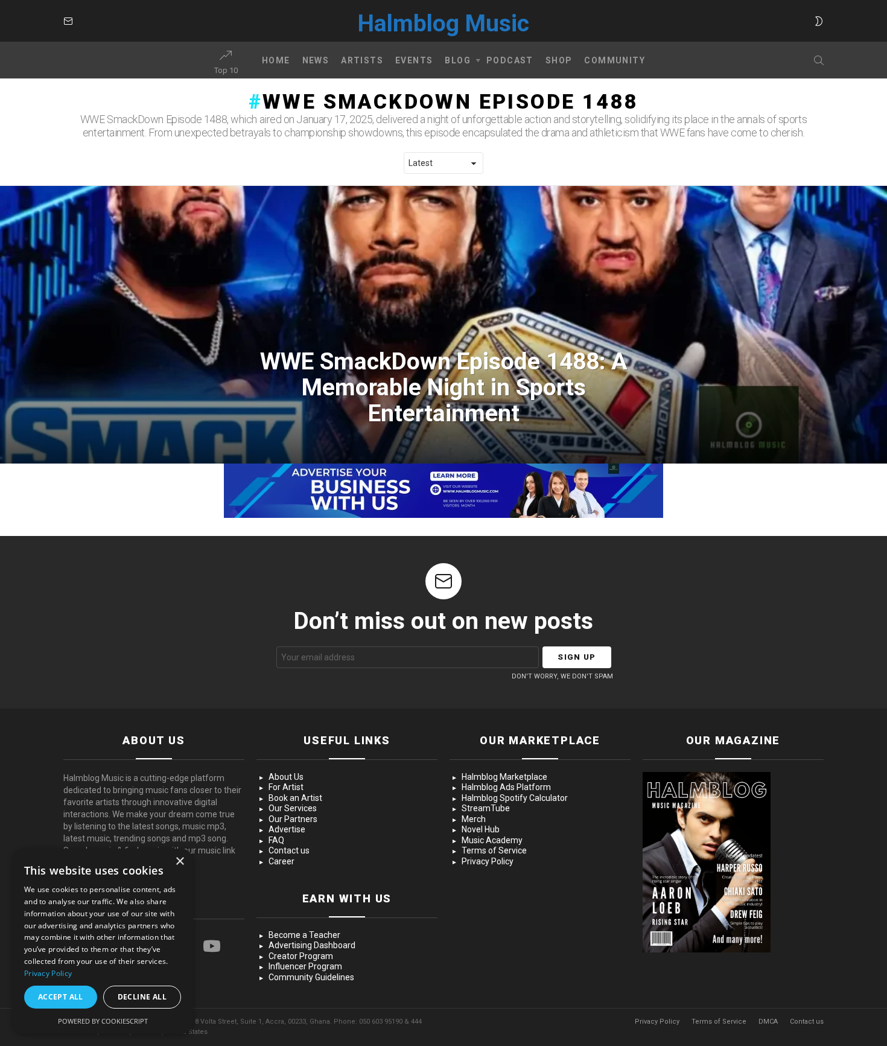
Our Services (293, 808)
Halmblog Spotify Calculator (515, 798)
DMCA (768, 1021)
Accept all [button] (60, 997)
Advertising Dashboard (312, 945)
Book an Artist (295, 798)
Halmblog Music (443, 23)
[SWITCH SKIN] (819, 21)
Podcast (509, 60)
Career (281, 861)
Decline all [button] (142, 997)
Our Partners (293, 819)
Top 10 (226, 70)
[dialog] (102, 941)
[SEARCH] (819, 60)
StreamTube (486, 808)
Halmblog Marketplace (504, 777)
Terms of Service (494, 850)
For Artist (286, 787)
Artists (362, 60)
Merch (474, 819)
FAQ (276, 840)
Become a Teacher (304, 935)
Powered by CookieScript (103, 1020)
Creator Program (301, 956)
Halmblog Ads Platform (506, 787)
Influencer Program (305, 966)
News (315, 60)
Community (614, 60)
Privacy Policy (487, 861)
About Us (286, 777)
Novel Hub (481, 829)
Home (276, 60)
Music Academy (492, 840)
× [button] (179, 861)
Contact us (289, 850)
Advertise (287, 829)
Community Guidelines (311, 977)
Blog (458, 60)
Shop (559, 60)
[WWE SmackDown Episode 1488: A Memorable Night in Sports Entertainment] (443, 325)
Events (414, 60)
